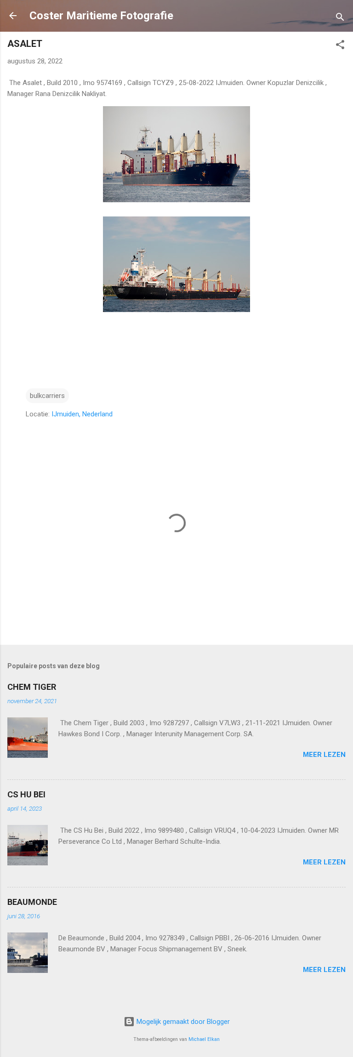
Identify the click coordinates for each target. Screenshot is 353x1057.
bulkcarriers (47, 396)
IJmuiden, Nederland (82, 414)
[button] (340, 46)
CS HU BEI (26, 794)
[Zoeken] (340, 19)
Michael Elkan (204, 1039)
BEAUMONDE (32, 902)
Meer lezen (324, 754)
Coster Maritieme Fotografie (101, 15)
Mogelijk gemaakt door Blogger (182, 1021)
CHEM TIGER (31, 687)
